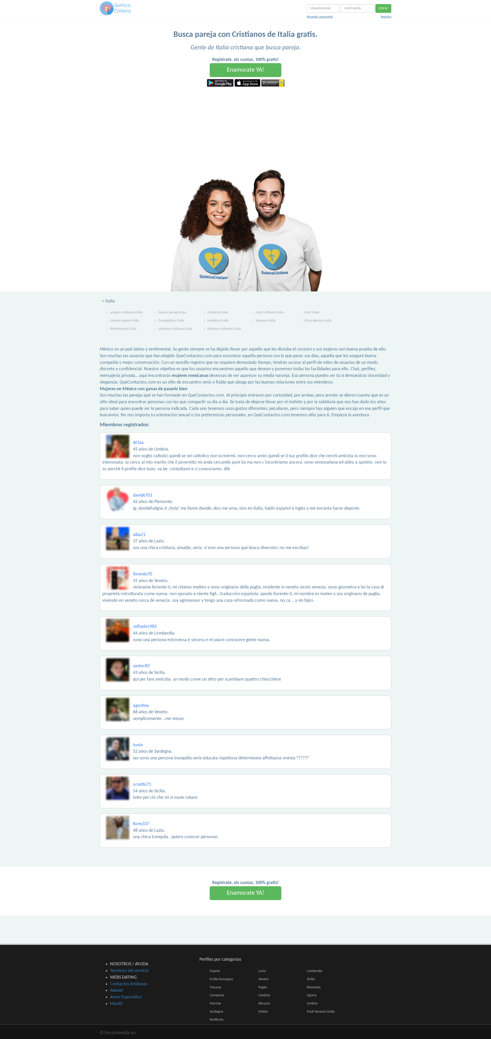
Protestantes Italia (123, 329)
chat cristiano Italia (269, 312)
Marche (215, 1003)
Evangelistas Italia (171, 321)
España (215, 971)
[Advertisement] (245, 125)
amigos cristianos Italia (126, 312)
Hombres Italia (217, 321)
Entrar (383, 8)
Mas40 (116, 1003)
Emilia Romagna (221, 979)
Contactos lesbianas (128, 984)
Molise (263, 1012)
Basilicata (217, 1020)
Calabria (264, 995)
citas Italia (311, 312)
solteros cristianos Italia (224, 329)
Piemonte (314, 987)
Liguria (312, 995)
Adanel (116, 990)
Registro (386, 16)
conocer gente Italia (124, 321)
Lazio (262, 971)
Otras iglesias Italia (317, 321)
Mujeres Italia (266, 321)
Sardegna (216, 1012)
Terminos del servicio (129, 970)
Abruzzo (264, 1003)
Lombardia (314, 971)
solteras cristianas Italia (175, 329)
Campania (217, 995)
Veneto (263, 979)
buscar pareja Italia (172, 312)
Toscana (215, 987)
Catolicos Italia (217, 312)
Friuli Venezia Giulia (321, 1012)
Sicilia (311, 979)
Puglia (262, 987)
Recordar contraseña (320, 16)
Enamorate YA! (245, 70)
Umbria (312, 1003)
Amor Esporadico (126, 997)
